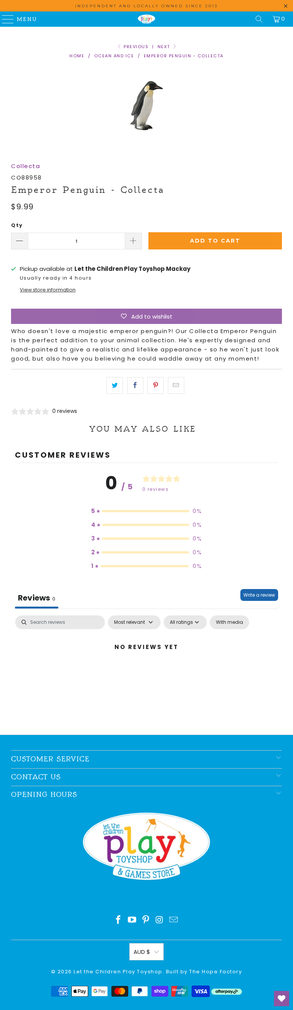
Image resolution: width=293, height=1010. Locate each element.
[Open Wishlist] (281, 998)
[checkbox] (229, 622)
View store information (48, 289)
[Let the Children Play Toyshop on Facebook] (118, 920)
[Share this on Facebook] (135, 385)
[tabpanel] (146, 673)
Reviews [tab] (36, 597)
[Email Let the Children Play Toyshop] (174, 920)
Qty (17, 225)
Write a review (259, 595)
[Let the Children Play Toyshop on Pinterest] (146, 920)
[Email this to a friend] (176, 385)
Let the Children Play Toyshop (118, 971)
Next (165, 47)
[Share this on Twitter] (114, 385)
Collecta (25, 166)
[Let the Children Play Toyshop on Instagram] (160, 920)
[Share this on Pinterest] (155, 385)
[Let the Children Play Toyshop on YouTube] (132, 920)
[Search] (259, 19)
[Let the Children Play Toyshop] (146, 19)
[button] (146, 511)
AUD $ (142, 952)
